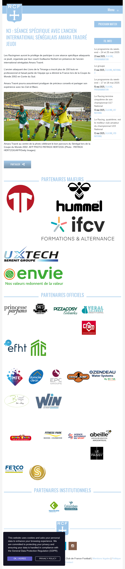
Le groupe (99, 66)
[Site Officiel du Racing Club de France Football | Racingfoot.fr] (5, 10)
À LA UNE (109, 56)
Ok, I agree (20, 558)
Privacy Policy (47, 558)
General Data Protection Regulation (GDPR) (34, 550)
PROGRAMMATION (101, 59)
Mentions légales (101, 558)
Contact (69, 562)
